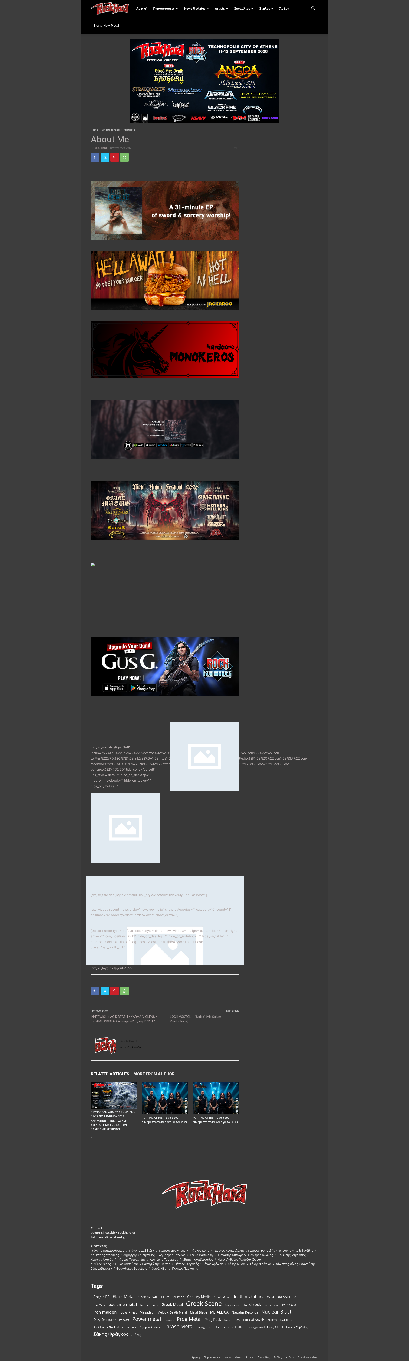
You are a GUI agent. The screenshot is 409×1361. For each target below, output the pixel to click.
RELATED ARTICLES (110, 1074)
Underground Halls (228, 1327)
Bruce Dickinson (172, 1297)
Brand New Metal (106, 25)
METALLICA (219, 1312)
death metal (244, 1296)
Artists (220, 8)
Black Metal (124, 1296)
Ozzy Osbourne (104, 1319)
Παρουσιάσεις (163, 8)
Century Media (199, 1297)
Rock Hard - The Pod (106, 1327)
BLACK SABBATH (148, 1297)
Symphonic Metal (150, 1327)
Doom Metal (266, 1297)
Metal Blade (198, 1312)
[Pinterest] (114, 157)
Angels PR (101, 1296)
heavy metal (271, 1305)
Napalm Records (245, 1312)
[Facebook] (95, 157)
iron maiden (105, 1312)
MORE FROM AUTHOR (153, 1074)
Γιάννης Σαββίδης (297, 1327)
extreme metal (123, 1304)
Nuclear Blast (276, 1312)
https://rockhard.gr (131, 1047)
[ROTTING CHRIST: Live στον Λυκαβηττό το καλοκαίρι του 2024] (165, 1098)
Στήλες (264, 8)
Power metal (146, 1319)
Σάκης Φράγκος (110, 1334)
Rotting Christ (129, 1327)
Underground (204, 1327)
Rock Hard (101, 147)
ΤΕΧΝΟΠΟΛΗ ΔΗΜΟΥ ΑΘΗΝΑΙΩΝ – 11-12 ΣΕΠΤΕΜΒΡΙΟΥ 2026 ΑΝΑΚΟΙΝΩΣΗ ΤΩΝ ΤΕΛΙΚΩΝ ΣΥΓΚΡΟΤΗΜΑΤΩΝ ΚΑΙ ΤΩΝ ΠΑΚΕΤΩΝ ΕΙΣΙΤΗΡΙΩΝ (113, 1121)
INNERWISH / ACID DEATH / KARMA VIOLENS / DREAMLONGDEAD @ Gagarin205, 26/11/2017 (124, 1019)
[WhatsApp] (124, 157)
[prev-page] (93, 1137)
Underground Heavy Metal (264, 1327)
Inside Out (288, 1305)
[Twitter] (105, 157)
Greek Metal (172, 1304)
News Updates (194, 8)
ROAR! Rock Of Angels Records (255, 1320)
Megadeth (147, 1312)
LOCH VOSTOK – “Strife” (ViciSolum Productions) (195, 1019)
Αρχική (141, 8)
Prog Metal (189, 1319)
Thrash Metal (179, 1326)
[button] (313, 9)
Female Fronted (149, 1305)
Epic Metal (99, 1305)
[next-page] (100, 1137)
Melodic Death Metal (172, 1312)
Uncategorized (111, 129)
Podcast (124, 1320)
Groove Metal (232, 1305)
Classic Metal (221, 1297)
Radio (227, 1320)
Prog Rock (213, 1319)
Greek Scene (204, 1303)
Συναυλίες (242, 8)
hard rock (252, 1304)
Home (94, 129)
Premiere (169, 1319)
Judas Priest (128, 1312)
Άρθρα (284, 8)
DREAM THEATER (289, 1297)
